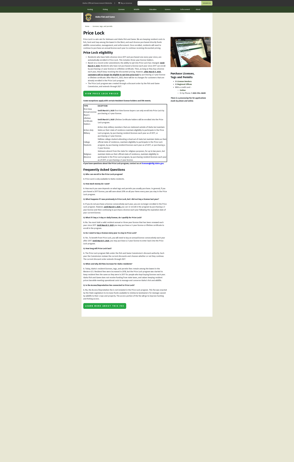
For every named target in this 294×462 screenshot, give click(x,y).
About (198, 9)
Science (167, 9)
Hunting (90, 9)
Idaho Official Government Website (97, 3)
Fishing (105, 9)
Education (152, 9)
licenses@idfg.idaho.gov (153, 163)
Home (87, 26)
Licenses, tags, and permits (102, 26)
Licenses (121, 9)
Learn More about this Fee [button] (104, 306)
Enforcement (185, 9)
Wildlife (136, 9)
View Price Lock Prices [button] (102, 93)
